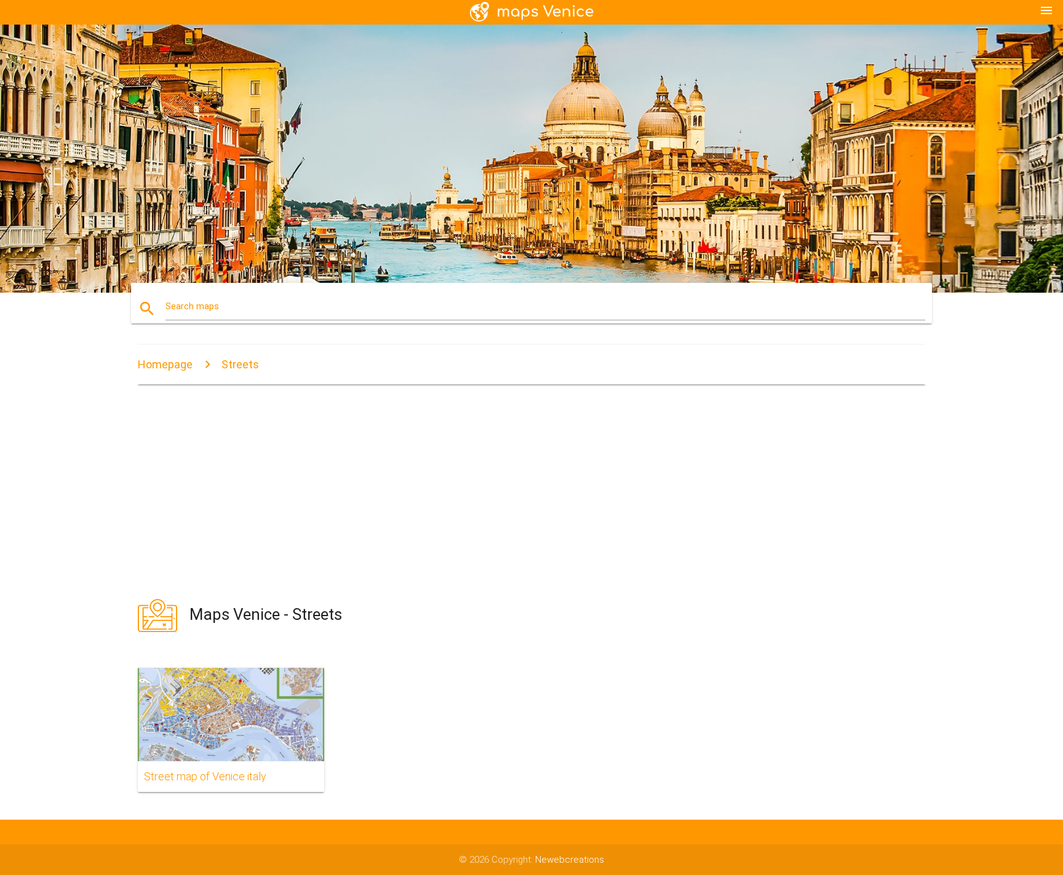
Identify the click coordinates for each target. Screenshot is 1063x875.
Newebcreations (569, 859)
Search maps (192, 306)
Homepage (165, 364)
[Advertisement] (531, 491)
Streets (240, 364)
